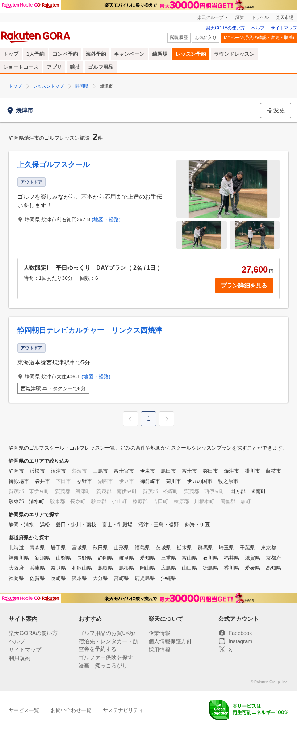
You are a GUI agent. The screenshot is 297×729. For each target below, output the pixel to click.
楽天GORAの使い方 (225, 27)
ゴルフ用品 (100, 67)
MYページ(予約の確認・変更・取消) (259, 37)
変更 (279, 110)
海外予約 (96, 54)
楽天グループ (210, 17)
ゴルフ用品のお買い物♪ (107, 633)
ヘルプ (257, 27)
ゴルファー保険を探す (106, 657)
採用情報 (159, 649)
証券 (239, 17)
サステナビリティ (123, 710)
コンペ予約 (65, 54)
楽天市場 (284, 17)
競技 (75, 67)
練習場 (160, 54)
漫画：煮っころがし (103, 665)
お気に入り (206, 37)
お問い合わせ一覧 (71, 710)
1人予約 (35, 54)
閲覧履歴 (179, 37)
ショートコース (21, 67)
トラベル (260, 17)
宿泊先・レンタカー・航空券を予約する (108, 645)
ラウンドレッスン (234, 54)
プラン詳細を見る (244, 285)
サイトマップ (284, 27)
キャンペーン (129, 54)
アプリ (54, 67)
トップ (10, 54)
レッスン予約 (191, 54)
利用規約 (19, 658)
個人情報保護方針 (170, 641)
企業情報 (159, 633)
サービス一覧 (24, 710)
